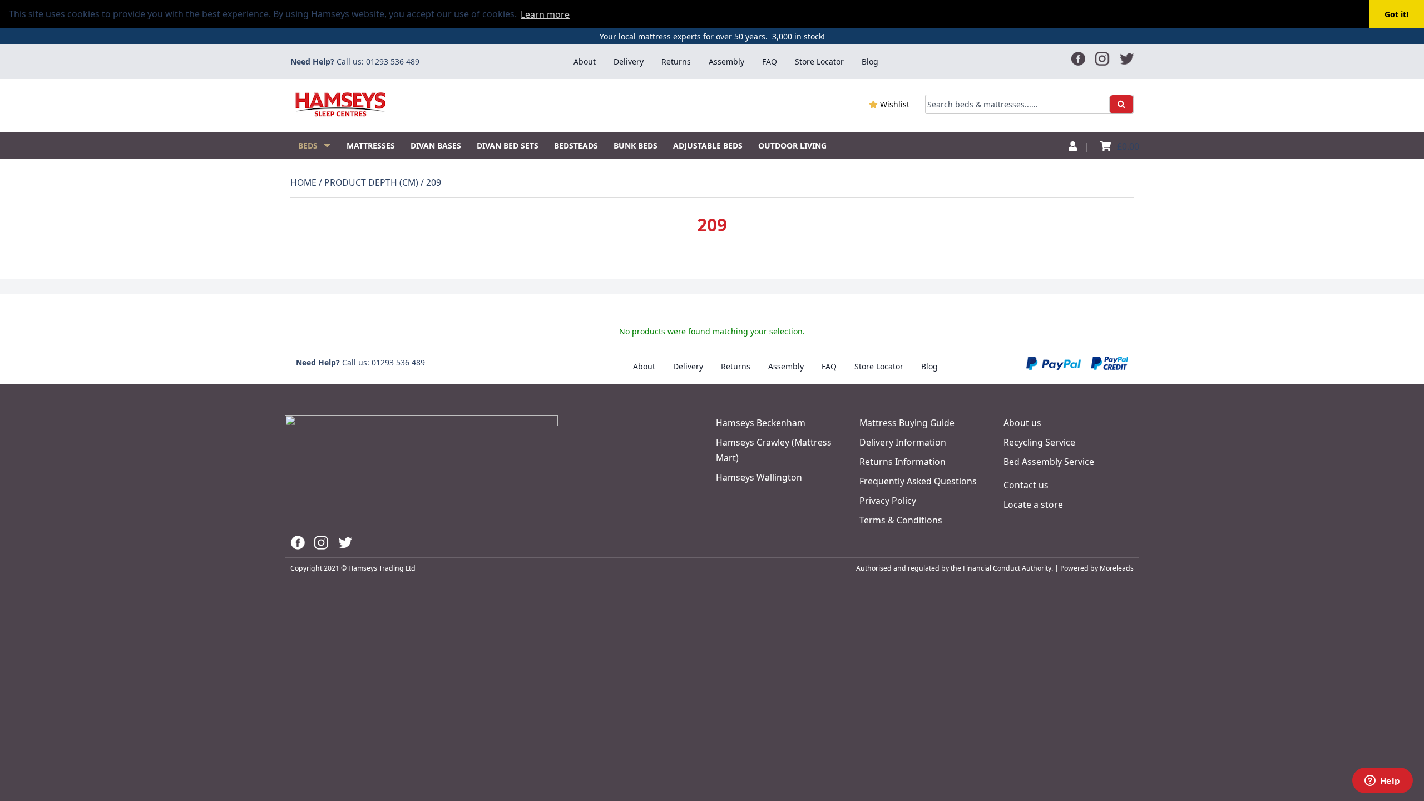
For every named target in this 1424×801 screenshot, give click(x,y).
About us (1022, 423)
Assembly (726, 61)
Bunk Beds (635, 145)
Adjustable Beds (708, 145)
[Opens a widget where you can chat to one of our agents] (1382, 781)
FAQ (769, 61)
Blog (870, 61)
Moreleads (1117, 568)
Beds (308, 145)
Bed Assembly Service (1048, 462)
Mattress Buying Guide (907, 423)
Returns (676, 61)
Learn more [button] (545, 14)
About (584, 61)
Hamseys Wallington (759, 477)
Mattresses (371, 145)
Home (303, 182)
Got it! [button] (1396, 14)
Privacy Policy (887, 501)
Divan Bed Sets (507, 145)
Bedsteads (576, 145)
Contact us (1026, 485)
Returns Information (902, 462)
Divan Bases (436, 145)
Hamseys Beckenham (760, 423)
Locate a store (1033, 504)
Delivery (629, 61)
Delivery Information (902, 442)
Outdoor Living (792, 145)
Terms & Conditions (900, 520)
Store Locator (819, 61)
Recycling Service (1039, 442)
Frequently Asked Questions (918, 481)
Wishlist (893, 104)
